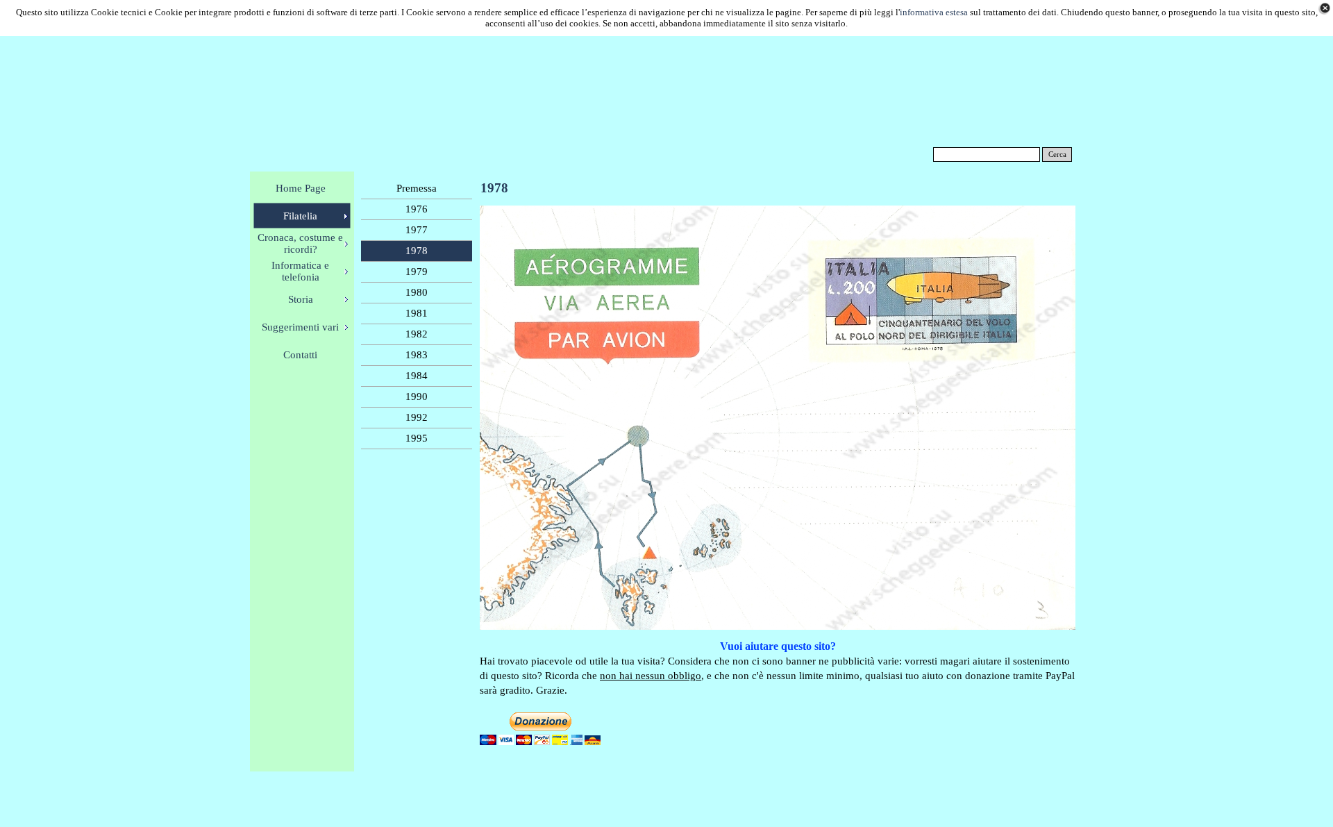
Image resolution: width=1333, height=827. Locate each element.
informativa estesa (934, 12)
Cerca (1057, 154)
